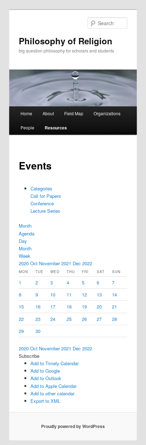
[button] (29, 355)
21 (114, 306)
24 (52, 319)
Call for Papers (45, 196)
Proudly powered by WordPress (73, 426)
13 (99, 294)
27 (99, 319)
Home (26, 113)
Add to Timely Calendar (54, 363)
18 (69, 306)
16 (37, 306)
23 (37, 319)
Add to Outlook (45, 378)
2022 (87, 263)
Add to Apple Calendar (53, 386)
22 (21, 319)
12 (84, 294)
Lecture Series (45, 210)
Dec (77, 263)
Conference (42, 203)
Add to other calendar (52, 393)
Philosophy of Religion (65, 41)
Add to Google (45, 370)
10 (52, 294)
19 (84, 306)
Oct (34, 263)
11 (69, 294)
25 (69, 319)
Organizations (107, 113)
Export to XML (45, 400)
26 (84, 319)
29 (21, 331)
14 (114, 294)
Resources (56, 127)
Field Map (73, 113)
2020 (24, 263)
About (48, 113)
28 (114, 319)
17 (52, 306)
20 (99, 306)
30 (37, 331)
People (27, 127)
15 (21, 306)
